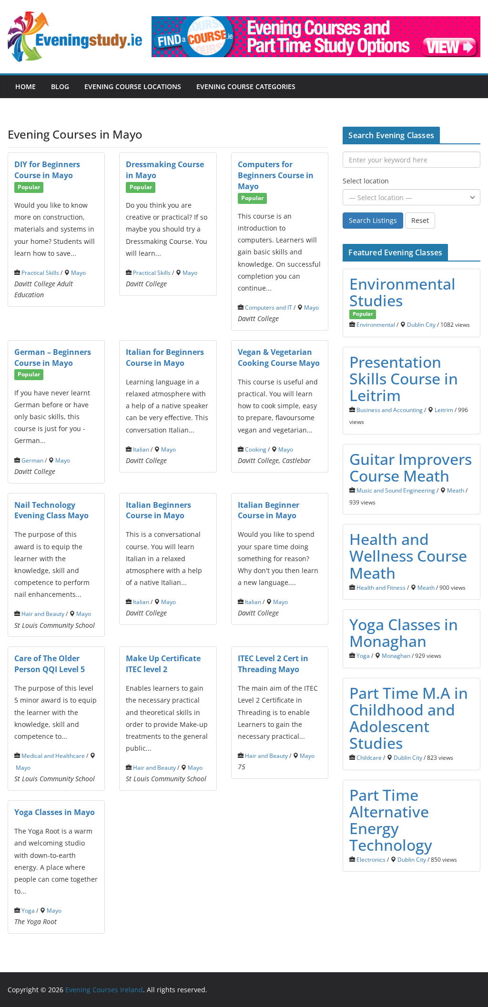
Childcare (369, 757)
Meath (455, 490)
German (32, 460)
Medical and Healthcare (53, 755)
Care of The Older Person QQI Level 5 (49, 664)
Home (25, 86)
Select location (366, 180)
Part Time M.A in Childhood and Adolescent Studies (408, 718)
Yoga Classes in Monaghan (403, 632)
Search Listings (373, 220)
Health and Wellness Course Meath (408, 556)
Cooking (255, 449)
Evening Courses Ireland (104, 989)
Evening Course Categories (245, 86)
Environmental (375, 324)
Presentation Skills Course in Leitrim (403, 378)
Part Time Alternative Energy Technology (390, 820)
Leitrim (444, 409)
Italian (141, 449)
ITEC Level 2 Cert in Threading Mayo (273, 664)
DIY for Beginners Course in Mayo (47, 170)
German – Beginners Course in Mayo (52, 357)
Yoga (28, 910)
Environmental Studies (402, 292)
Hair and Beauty (42, 613)
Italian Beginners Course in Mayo (158, 510)
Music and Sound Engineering (395, 490)
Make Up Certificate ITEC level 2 (163, 664)
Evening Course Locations (132, 86)
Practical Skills (40, 272)
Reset (420, 220)
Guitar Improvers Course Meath (410, 467)
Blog (60, 86)
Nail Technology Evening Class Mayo (51, 510)
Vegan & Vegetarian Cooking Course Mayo (279, 357)
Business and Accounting (389, 409)
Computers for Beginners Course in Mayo (276, 175)
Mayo (78, 272)
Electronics (371, 859)
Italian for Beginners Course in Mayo (165, 357)
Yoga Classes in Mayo (54, 812)
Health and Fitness (381, 587)
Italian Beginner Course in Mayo (268, 510)
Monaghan (396, 655)
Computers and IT (268, 307)
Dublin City (421, 324)
